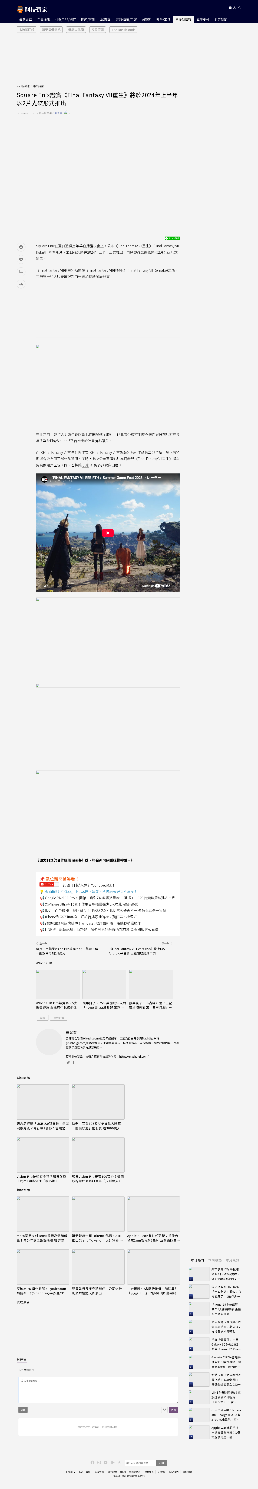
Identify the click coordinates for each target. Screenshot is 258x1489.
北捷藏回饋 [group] (26, 29)
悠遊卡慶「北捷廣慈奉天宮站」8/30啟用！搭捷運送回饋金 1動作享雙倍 (226, 1380)
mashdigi (80, 860)
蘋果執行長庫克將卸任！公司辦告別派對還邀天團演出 (97, 1290)
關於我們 (173, 1472)
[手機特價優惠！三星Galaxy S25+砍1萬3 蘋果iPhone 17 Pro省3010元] (199, 1344)
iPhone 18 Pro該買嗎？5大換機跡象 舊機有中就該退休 (56, 1005)
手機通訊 (43, 19)
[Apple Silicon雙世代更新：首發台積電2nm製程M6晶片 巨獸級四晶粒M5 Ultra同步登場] (153, 1214)
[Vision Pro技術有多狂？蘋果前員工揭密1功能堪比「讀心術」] (43, 1155)
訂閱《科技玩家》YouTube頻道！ (89, 885)
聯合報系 (149, 1472)
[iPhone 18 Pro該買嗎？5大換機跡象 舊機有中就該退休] (58, 984)
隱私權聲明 (134, 1472)
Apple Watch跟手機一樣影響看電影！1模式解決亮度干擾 (225, 1432)
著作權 (123, 1472)
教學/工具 (163, 19)
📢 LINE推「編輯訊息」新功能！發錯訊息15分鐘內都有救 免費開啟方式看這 (99, 929)
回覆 (173, 1410)
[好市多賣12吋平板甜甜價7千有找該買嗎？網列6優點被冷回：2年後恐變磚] (199, 1274)
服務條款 (112, 1472)
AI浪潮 (146, 19)
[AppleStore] (118, 1462)
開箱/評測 (88, 19)
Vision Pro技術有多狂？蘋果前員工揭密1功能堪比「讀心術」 (41, 1178)
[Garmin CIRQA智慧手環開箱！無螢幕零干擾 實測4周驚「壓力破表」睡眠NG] (199, 1362)
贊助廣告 (23, 1302)
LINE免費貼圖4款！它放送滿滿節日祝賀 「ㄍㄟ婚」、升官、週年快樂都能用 (226, 1397)
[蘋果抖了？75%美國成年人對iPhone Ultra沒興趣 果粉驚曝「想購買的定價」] (104, 984)
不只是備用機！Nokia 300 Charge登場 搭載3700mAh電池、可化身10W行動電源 (226, 1415)
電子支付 (203, 19)
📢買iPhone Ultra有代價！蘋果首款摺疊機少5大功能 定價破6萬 (89, 904)
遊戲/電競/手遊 (126, 19)
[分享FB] (21, 247)
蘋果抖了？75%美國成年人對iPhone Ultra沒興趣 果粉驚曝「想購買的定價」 (104, 1005)
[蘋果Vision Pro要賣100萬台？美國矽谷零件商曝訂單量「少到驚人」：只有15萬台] (98, 1155)
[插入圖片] (164, 1410)
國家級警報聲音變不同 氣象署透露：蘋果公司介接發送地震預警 (226, 1326)
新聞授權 (99, 1472)
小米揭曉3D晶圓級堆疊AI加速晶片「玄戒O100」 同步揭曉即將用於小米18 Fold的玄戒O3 (153, 1290)
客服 (88, 1472)
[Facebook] (92, 1462)
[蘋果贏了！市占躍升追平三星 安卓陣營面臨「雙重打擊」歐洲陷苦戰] (151, 984)
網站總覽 (187, 1472)
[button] (235, 8)
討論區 (22, 1359)
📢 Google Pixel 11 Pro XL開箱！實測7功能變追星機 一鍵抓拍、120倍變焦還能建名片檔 (107, 897)
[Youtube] (230, 8)
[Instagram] (98, 1462)
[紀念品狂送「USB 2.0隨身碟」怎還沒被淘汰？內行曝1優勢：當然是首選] (43, 1102)
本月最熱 (232, 1260)
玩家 (42, 1018)
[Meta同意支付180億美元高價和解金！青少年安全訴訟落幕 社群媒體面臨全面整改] (43, 1214)
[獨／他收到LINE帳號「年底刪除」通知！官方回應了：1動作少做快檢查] (199, 1291)
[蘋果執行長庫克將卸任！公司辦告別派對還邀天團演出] (98, 1267)
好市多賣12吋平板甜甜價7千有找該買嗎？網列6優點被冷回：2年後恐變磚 (225, 1274)
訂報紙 (161, 1472)
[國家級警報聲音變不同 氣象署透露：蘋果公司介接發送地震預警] (199, 1327)
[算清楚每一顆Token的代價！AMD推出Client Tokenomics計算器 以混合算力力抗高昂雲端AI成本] (98, 1214)
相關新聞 (23, 1190)
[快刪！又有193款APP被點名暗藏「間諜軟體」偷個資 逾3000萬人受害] (98, 1102)
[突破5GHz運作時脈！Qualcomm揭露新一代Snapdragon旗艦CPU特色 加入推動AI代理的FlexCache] (43, 1267)
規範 (23, 1410)
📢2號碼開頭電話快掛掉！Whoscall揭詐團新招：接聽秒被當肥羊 (90, 923)
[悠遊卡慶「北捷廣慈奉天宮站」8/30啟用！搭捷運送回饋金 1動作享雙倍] (199, 1379)
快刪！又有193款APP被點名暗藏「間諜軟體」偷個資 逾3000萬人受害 (98, 1125)
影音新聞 (220, 19)
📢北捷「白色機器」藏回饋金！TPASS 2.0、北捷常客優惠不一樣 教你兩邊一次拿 (103, 910)
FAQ (81, 1472)
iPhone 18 (44, 963)
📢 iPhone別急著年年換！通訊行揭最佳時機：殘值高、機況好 (88, 916)
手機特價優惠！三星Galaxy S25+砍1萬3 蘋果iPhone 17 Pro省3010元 (226, 1344)
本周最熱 (215, 1260)
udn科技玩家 (23, 86)
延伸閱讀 (23, 1077)
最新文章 (25, 19)
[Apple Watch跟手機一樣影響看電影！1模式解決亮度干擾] (199, 1432)
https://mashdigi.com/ (133, 1056)
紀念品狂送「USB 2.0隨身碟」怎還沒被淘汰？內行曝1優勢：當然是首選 (43, 1125)
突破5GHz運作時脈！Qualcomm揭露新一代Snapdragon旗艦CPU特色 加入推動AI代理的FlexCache (42, 1290)
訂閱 (161, 1463)
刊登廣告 (70, 1472)
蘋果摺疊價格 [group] (51, 29)
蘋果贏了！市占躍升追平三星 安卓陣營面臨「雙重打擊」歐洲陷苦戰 (150, 1005)
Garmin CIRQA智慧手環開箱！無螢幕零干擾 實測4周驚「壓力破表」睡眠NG (226, 1362)
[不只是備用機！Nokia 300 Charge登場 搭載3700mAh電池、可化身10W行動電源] (199, 1415)
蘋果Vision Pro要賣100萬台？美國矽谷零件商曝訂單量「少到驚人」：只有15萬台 (98, 1178)
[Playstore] (112, 1462)
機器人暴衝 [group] (76, 29)
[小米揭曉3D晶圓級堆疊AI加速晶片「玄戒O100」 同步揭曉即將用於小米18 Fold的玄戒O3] (153, 1267)
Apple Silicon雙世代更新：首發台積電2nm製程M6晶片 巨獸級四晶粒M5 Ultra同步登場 (152, 1237)
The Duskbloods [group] (123, 29)
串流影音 (59, 1018)
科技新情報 (183, 19)
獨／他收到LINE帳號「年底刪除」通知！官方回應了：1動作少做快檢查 (226, 1292)
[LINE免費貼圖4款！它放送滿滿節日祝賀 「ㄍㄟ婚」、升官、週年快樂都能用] (199, 1397)
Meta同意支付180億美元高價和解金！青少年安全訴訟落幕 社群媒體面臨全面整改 (42, 1237)
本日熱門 (197, 1260)
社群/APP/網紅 (65, 19)
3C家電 (105, 19)
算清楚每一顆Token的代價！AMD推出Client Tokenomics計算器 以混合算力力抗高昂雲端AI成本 (97, 1237)
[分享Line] (21, 259)
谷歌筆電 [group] (97, 29)
